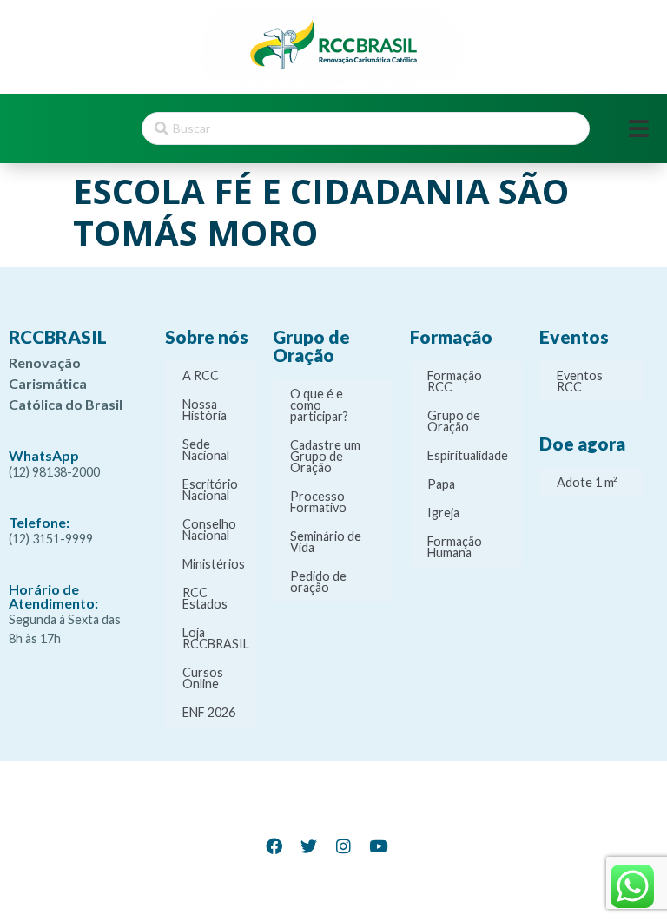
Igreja (443, 512)
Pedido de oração (318, 582)
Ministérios (213, 563)
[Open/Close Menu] (639, 129)
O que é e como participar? (319, 405)
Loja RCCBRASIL (215, 638)
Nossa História (204, 410)
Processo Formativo (318, 502)
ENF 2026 (208, 712)
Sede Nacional (205, 450)
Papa (441, 484)
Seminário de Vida (325, 542)
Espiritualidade (467, 455)
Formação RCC (454, 381)
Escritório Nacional (210, 490)
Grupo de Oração (453, 421)
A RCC (200, 375)
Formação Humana (454, 547)
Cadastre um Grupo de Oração (325, 456)
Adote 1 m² (587, 482)
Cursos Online (202, 678)
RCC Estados (205, 598)
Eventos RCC (580, 381)
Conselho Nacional (209, 529)
